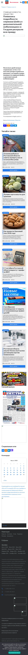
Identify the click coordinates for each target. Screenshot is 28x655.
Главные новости (11, 7)
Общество (8, 14)
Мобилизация (10, 120)
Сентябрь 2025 (22, 553)
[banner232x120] (20, 600)
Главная (4, 7)
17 (4, 472)
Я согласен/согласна (14, 652)
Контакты (9, 534)
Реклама (4, 536)
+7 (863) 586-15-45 (10, 588)
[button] (2, 2)
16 (23, 470)
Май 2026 (4, 549)
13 (14, 470)
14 (17, 470)
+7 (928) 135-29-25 (10, 591)
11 (7, 470)
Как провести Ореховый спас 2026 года (13, 232)
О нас (14, 534)
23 (23, 472)
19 (10, 472)
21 (17, 472)
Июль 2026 (12, 547)
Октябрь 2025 (13, 553)
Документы (10, 536)
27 (14, 474)
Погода (5, 525)
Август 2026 (5, 547)
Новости (4, 534)
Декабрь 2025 (21, 551)
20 (14, 472)
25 (7, 474)
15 (20, 470)
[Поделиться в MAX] (5, 125)
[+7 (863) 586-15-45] (3, 588)
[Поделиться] (12, 125)
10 (4, 470)
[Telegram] (9, 450)
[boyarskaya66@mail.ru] (3, 595)
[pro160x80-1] (20, 608)
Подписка (19, 534)
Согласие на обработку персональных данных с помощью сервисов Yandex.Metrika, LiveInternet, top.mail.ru (14, 625)
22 (20, 472)
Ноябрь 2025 (5, 553)
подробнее (10, 645)
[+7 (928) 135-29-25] (3, 591)
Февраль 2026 (5, 551)
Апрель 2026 (11, 549)
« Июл (5, 480)
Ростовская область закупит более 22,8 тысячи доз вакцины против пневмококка (14, 352)
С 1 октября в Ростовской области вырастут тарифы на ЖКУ (14, 270)
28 (17, 474)
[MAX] (11, 450)
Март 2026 (18, 549)
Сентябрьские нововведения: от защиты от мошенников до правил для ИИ (14, 310)
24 (4, 474)
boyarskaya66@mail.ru (10, 594)
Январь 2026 (13, 551)
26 (10, 474)
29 (20, 474)
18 (7, 472)
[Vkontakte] (23, 2)
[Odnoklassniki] (26, 2)
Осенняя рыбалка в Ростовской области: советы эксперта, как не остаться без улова (13, 156)
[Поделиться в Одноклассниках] (8, 125)
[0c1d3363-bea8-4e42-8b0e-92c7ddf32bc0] (14, 509)
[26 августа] (14, 407)
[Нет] (26, 648)
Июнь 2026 (18, 547)
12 (10, 470)
